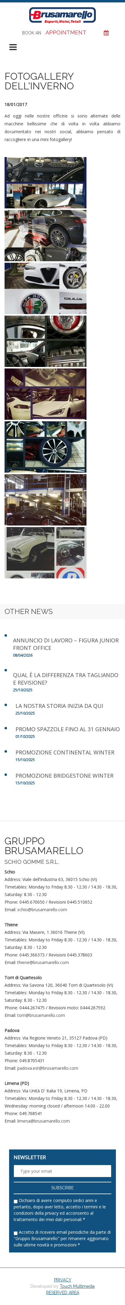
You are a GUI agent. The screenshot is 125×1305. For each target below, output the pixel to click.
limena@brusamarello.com (43, 1121)
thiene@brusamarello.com (43, 962)
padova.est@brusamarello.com (47, 1068)
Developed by (62, 1286)
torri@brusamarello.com (41, 1015)
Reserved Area (62, 1292)
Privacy (62, 1280)
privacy (52, 1213)
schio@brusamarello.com (42, 909)
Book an (54, 32)
